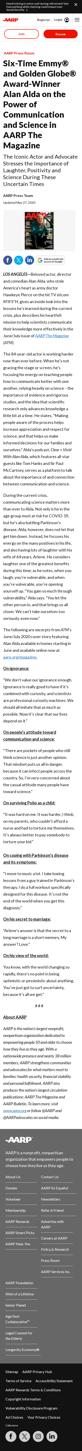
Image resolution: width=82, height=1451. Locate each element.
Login (58, 19)
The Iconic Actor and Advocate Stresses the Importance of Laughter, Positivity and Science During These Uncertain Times (40, 170)
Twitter (18, 260)
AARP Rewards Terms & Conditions (33, 1390)
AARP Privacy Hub (37, 1371)
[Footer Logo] (41, 1139)
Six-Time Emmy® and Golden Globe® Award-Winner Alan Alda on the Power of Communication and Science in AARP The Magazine (39, 104)
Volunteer (13, 1199)
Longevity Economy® (22, 1349)
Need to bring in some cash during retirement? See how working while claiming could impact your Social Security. (37, 7)
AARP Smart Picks (19, 1232)
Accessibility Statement (54, 1381)
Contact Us (50, 1177)
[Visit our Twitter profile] (24, 1436)
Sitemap (11, 1371)
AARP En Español (54, 1188)
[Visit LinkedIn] (51, 1436)
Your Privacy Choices (43, 1417)
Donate (11, 1188)
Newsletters (50, 1199)
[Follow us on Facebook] (10, 1436)
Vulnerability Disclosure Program (31, 1408)
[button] (77, 20)
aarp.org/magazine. (20, 657)
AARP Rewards (17, 1221)
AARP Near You (17, 1244)
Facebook (7, 260)
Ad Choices (14, 1417)
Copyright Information (23, 1399)
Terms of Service (18, 1381)
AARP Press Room (19, 53)
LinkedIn (29, 260)
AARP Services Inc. (55, 1271)
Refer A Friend (52, 1210)
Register (43, 20)
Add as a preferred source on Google (59, 260)
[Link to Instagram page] (38, 1436)
